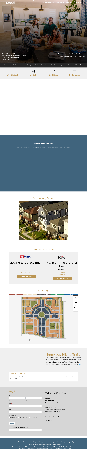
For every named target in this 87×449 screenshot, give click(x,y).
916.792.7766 (25, 271)
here (80, 364)
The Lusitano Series (34, 417)
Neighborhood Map (65, 65)
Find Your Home (46, 2)
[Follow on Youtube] (52, 420)
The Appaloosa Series (24, 417)
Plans (6, 65)
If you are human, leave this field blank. (19, 427)
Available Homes (16, 65)
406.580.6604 (62, 272)
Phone (10, 409)
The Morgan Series (13, 417)
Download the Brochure (49, 65)
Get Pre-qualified (26, 276)
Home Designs (28, 65)
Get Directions (78, 65)
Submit (12, 423)
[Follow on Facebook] (46, 420)
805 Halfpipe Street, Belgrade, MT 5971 (13, 55)
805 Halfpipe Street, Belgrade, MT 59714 (55, 409)
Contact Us (78, 2)
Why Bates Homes (58, 2)
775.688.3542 (25, 269)
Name (10, 395)
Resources (69, 2)
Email (10, 403)
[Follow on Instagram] (49, 420)
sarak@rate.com (61, 274)
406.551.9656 (6, 59)
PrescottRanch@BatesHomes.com (55, 403)
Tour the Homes (16, 182)
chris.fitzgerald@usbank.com (25, 273)
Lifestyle (37, 65)
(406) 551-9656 (49, 400)
